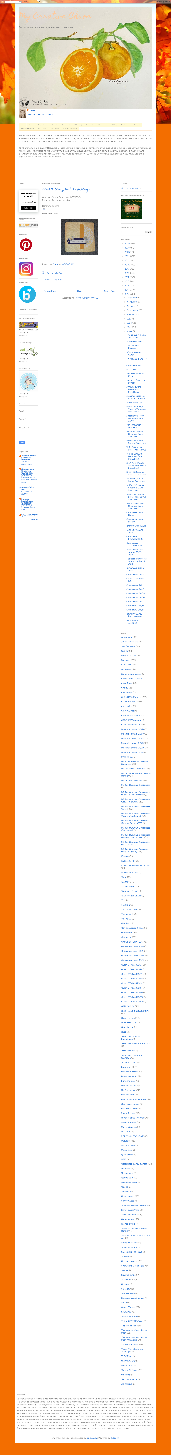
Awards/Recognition (70, 129)
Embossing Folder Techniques (136, 865)
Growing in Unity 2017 (132, 941)
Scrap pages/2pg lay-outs (134, 1205)
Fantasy (125, 881)
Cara (32, 110)
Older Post (110, 291)
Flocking (125, 904)
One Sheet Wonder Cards (134, 1099)
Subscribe (28, 208)
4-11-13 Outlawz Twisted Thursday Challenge (136, 409)
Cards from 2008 (135, 597)
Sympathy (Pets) (129, 1316)
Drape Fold (127, 756)
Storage (125, 1284)
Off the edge (127, 1094)
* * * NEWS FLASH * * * (136, 360)
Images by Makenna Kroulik (135, 1043)
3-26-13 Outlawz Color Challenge (135, 480)
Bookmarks (126, 669)
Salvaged (126, 1191)
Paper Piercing (128, 1122)
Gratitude (126, 937)
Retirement (127, 1177)
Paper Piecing (128, 1113)
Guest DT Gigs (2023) (132, 997)
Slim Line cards (129, 1247)
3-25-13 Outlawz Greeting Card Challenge (135, 488)
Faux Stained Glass (131, 895)
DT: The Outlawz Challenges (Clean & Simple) (135, 800)
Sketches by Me (129, 1242)
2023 (127, 252)
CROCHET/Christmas (131, 720)
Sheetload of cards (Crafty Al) (135, 1237)
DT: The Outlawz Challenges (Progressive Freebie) (135, 836)
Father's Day (127, 886)
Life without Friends (132, 347)
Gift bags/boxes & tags (132, 927)
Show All (34, 519)
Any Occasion (128, 646)
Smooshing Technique (131, 1251)
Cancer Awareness (131, 674)
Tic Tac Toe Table (130, 1344)
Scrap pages (127, 1200)
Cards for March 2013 (135, 531)
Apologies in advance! (132, 621)
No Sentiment (128, 1090)
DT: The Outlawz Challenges (135, 785)
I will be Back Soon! (28, 508)
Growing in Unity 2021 (132, 951)
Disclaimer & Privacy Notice (38, 125)
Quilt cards (127, 1154)
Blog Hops (126, 664)
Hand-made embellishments (135, 1010)
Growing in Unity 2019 (132, 946)
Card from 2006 (135, 605)
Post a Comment (53, 279)
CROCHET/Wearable (131, 724)
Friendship (126, 914)
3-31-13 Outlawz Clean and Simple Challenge (136, 465)
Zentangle (126, 1383)
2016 (127, 281)
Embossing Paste (129, 872)
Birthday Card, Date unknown (134, 615)
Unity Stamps (128, 1360)
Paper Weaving (129, 1127)
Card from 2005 (135, 609)
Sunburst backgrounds (132, 1298)
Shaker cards (128, 1219)
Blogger (115, 1437)
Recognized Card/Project (134, 1163)
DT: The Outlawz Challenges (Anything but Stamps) (135, 793)
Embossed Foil (128, 860)
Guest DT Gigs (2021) (131, 987)
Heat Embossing (129, 1022)
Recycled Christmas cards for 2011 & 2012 (136, 561)
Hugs (123, 1031)
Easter (125, 856)
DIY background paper (134, 353)
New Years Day (128, 1085)
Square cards (128, 1274)
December (132, 297)
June (129, 322)
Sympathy (126, 1311)
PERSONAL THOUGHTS (133, 1136)
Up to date (131, 369)
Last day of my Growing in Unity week (29, 479)
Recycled (125, 1168)
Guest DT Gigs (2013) (131, 964)
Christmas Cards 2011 (135, 580)
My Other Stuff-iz (27, 129)
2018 (127, 273)
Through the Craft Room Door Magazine (134, 1338)
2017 (127, 277)
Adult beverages (129, 641)
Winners (125, 1374)
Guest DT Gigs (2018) (131, 978)
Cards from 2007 (135, 601)
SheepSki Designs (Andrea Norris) (134, 1229)
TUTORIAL (126, 1356)
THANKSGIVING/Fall (131, 1321)
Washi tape (126, 1365)
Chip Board (126, 692)
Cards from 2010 (135, 589)
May (129, 327)
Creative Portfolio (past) (94, 125)
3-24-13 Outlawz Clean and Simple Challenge (136, 497)
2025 (128, 243)
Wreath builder (129, 1379)
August (131, 314)
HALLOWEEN (127, 1006)
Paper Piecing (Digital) (132, 1117)
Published (137, 125)
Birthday (125, 660)
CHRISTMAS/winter (131, 697)
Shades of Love (129, 1214)
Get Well (126, 923)
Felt (123, 900)
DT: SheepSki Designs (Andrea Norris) (136, 774)
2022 (127, 256)
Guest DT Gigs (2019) (131, 983)
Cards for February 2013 (134, 538)
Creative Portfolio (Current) (72, 125)
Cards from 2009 (135, 593)
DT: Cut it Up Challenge (133, 768)
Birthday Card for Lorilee (135, 381)
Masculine (126, 1067)
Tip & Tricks (42, 129)
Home (22, 125)
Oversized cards (129, 1108)
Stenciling (126, 1279)
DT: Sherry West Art (132, 780)
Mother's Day (128, 1080)
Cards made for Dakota (134, 520)
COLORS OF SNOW (26, 492)
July (129, 318)
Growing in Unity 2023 (132, 955)
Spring (124, 1270)
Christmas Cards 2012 (135, 569)
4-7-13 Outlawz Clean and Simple (136, 448)
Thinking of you (128, 1325)
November (132, 301)
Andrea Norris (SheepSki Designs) (29, 457)
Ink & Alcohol (128, 1062)
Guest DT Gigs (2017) (131, 974)
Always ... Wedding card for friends (135, 397)
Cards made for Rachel (134, 514)
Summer (125, 1288)
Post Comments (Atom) (86, 297)
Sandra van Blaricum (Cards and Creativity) (27, 472)
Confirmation (128, 710)
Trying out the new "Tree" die (136, 336)
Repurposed (127, 1173)
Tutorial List (54, 129)
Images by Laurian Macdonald (130, 1037)
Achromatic (127, 637)
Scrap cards (127, 1196)
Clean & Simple (129, 701)
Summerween (128, 1293)
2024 (127, 247)
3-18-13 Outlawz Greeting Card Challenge (135, 506)
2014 (127, 289)
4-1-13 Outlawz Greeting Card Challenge (134, 456)
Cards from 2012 (135, 574)
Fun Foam (126, 918)
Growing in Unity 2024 (132, 960)
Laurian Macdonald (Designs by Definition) (27, 502)
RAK (123, 1159)
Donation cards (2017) (132, 733)
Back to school (128, 655)
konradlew (92, 1437)
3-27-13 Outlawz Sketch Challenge (136, 473)
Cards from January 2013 (134, 544)
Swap (124, 1302)
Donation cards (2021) (132, 752)
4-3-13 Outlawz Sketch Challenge (136, 442)
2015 (127, 285)
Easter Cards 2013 (136, 525)
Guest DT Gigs (112, 125)
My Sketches (125, 125)
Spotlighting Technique (132, 1265)
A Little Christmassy (27, 462)
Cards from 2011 (134, 585)
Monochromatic (129, 1076)
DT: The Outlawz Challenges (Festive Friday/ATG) (135, 822)
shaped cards (128, 1223)
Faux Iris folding (129, 891)
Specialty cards (129, 1261)
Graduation (127, 932)
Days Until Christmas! (132, 216)
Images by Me (128, 1050)
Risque (124, 1186)
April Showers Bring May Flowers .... (133, 389)
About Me (55, 125)
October (131, 306)
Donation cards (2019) (132, 743)
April (130, 331)
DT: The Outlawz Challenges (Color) (135, 807)
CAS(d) (124, 687)
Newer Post (50, 291)
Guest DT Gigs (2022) (132, 992)
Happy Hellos (128, 1018)
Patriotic (125, 1131)
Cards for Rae (134, 365)
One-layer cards (130, 1104)
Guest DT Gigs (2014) (131, 969)
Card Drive (126, 683)
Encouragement (134, 341)
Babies (124, 650)
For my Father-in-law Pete (136, 426)
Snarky (125, 1256)
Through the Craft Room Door (134, 1331)
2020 (128, 264)
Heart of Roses (134, 402)
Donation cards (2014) (132, 729)
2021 (127, 260)
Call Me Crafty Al (29, 515)
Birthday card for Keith (135, 375)
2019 (127, 268)
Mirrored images (130, 1071)
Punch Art (126, 1150)
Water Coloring (129, 1370)
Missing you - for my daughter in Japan (135, 418)
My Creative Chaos (55, 16)
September (133, 310)
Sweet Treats (128, 1307)
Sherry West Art (28, 488)
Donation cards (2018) (132, 738)
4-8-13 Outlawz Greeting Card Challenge (134, 434)
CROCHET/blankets (130, 715)
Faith (123, 877)
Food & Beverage (130, 909)
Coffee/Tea (126, 706)
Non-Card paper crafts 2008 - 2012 (134, 552)
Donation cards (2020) (132, 747)
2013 (127, 293)
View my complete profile (40, 114)
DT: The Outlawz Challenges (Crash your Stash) (135, 815)
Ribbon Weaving (129, 1182)
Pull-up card (128, 1145)
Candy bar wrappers (131, 678)
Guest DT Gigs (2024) (132, 1001)
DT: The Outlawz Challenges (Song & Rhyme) (135, 850)
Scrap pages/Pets (130, 1210)
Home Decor (127, 1027)
